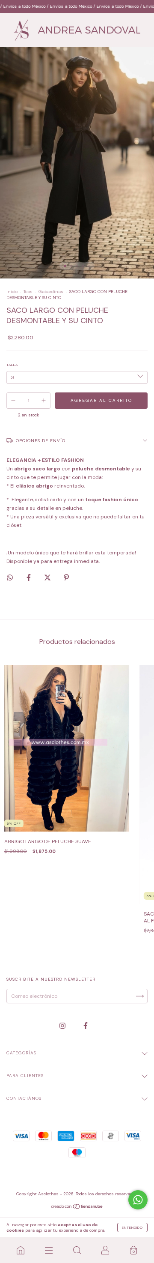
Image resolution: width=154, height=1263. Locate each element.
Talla (12, 364)
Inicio (12, 291)
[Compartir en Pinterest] (66, 577)
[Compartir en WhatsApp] (9, 577)
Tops (28, 291)
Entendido (132, 1227)
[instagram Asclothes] (63, 1026)
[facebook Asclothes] (85, 1026)
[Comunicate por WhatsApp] (138, 1199)
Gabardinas (50, 291)
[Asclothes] (20, 1250)
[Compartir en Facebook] (29, 577)
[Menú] (49, 1250)
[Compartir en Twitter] (48, 577)
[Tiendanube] (77, 1207)
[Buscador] (77, 1250)
